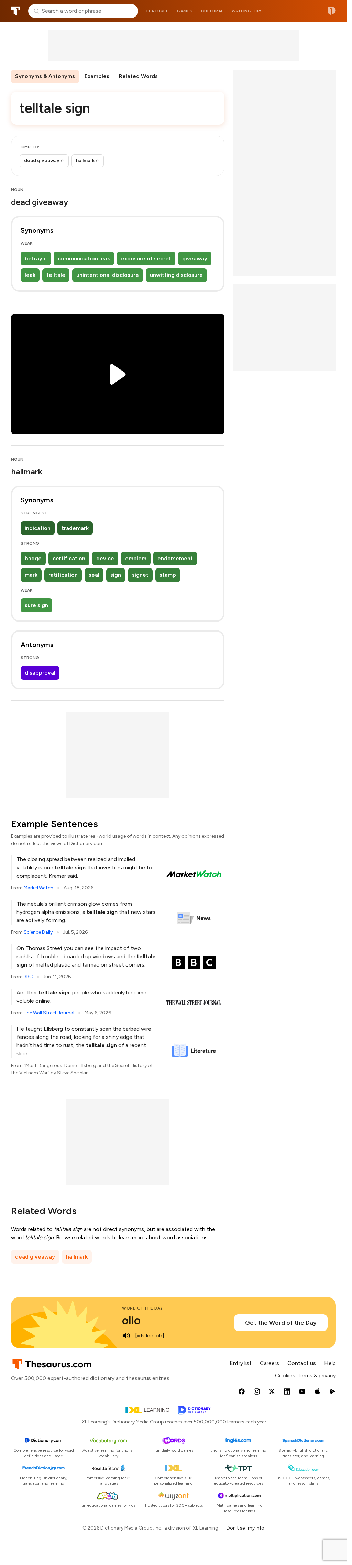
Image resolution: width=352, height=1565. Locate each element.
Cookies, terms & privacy (305, 1375)
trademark (75, 528)
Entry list (241, 1363)
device (105, 558)
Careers (269, 1363)
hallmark (77, 1256)
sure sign (36, 605)
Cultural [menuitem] (212, 11)
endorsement (175, 558)
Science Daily (38, 932)
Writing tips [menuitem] (247, 11)
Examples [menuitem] (97, 76)
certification (69, 558)
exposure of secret (146, 258)
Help (330, 1363)
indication (38, 528)
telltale (55, 275)
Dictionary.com (332, 11)
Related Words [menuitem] (138, 76)
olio (131, 1320)
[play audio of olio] (126, 1336)
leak (30, 275)
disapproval (40, 672)
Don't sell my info (245, 1528)
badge (33, 558)
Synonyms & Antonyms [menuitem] (45, 76)
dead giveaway (35, 1256)
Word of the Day (142, 1308)
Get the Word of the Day (281, 1322)
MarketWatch (38, 888)
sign (115, 575)
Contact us (301, 1363)
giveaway (194, 258)
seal (94, 575)
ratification (63, 575)
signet (140, 575)
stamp (168, 575)
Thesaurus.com (15, 11)
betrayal (36, 258)
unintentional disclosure (107, 275)
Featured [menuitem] (157, 11)
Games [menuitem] (185, 11)
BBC (28, 977)
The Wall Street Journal (49, 1013)
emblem (135, 558)
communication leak (84, 258)
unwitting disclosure (176, 275)
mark (31, 575)
